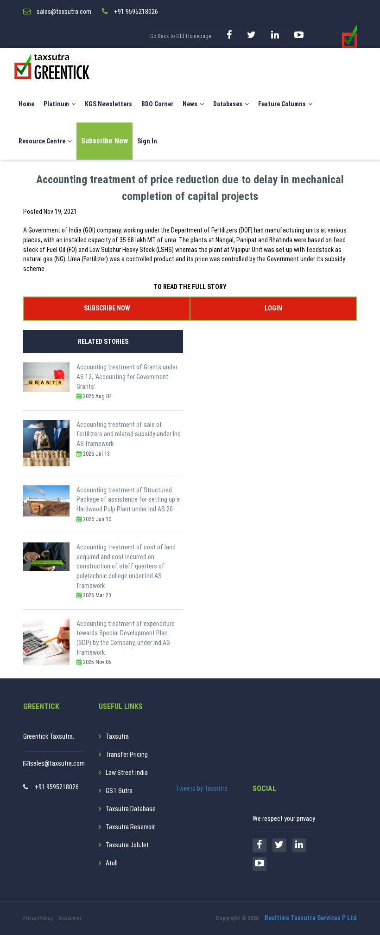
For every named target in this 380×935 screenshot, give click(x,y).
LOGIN (273, 308)
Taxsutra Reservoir (130, 827)
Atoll (112, 863)
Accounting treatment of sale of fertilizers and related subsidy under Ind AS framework (128, 434)
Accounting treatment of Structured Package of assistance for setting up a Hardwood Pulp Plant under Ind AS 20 (128, 499)
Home (26, 104)
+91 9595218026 (57, 787)
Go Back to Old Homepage (180, 36)
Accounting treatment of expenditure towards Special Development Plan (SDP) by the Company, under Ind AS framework (125, 638)
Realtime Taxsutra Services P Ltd (311, 918)
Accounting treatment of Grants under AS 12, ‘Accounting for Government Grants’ (126, 376)
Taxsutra (117, 736)
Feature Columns (282, 104)
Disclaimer (70, 918)
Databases (227, 104)
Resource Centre (42, 141)
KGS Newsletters (108, 104)
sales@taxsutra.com (57, 763)
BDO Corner (157, 104)
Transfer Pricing (127, 754)
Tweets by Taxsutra (202, 788)
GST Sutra (119, 790)
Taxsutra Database (131, 808)
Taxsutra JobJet (127, 845)
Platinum (56, 104)
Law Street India (127, 772)
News (190, 104)
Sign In (147, 141)
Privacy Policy (37, 918)
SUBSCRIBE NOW (107, 308)
